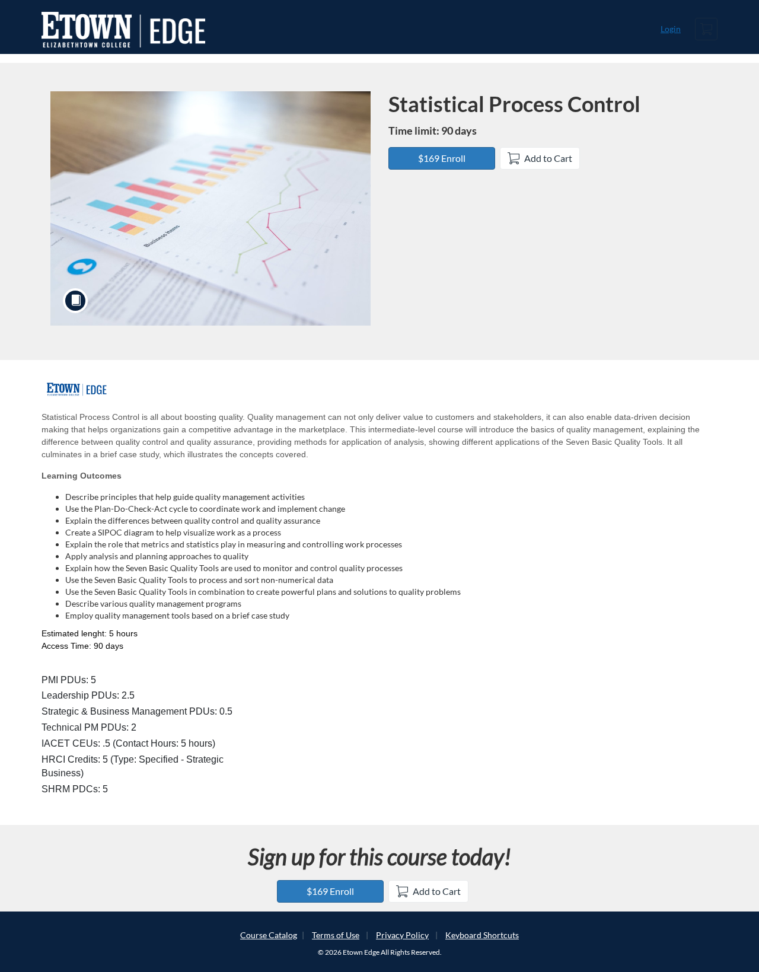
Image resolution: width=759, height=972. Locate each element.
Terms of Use (335, 935)
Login (671, 29)
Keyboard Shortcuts (482, 935)
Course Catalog (268, 935)
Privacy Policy (402, 935)
